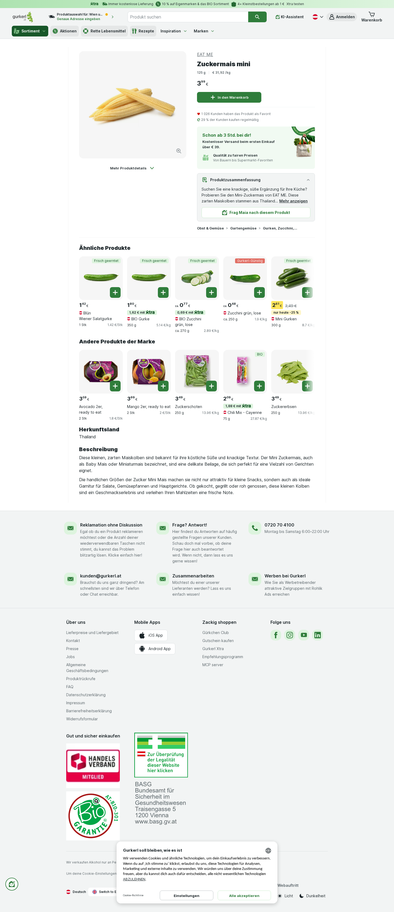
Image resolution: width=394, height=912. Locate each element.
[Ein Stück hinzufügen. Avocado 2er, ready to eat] (115, 386)
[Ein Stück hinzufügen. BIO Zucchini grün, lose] (211, 292)
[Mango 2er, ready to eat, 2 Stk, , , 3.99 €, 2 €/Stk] (149, 372)
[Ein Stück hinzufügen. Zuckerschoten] (211, 386)
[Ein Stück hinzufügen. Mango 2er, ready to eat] (163, 386)
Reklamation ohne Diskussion (111, 525)
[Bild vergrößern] (178, 151)
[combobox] (188, 17)
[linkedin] (317, 635)
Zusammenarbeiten (193, 576)
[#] (161, 755)
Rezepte (146, 31)
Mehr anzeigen (293, 201)
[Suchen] (257, 17)
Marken (201, 31)
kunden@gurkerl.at (100, 576)
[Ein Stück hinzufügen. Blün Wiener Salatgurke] (115, 292)
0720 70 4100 (279, 525)
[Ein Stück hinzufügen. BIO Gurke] (163, 292)
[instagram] (289, 635)
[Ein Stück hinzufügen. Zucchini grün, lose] (259, 292)
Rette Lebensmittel (108, 31)
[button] (341, 17)
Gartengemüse (243, 228)
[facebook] (275, 635)
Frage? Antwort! (189, 525)
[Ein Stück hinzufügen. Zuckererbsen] (307, 386)
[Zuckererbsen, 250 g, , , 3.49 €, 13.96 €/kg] (293, 372)
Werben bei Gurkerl (285, 576)
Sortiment (30, 31)
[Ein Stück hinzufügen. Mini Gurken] (307, 292)
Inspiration (171, 31)
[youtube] (303, 635)
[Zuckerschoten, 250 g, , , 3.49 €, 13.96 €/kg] (197, 372)
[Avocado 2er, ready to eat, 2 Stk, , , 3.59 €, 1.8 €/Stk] (101, 372)
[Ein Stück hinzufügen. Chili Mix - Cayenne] (259, 386)
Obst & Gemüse (210, 228)
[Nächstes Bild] (304, 277)
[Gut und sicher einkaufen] (93, 815)
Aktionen (68, 31)
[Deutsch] (317, 17)
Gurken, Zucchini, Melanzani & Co (280, 228)
